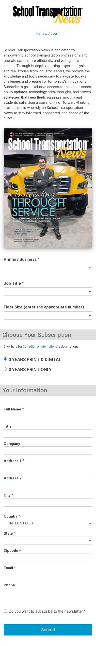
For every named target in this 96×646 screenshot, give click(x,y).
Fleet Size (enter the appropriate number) (44, 307)
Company (12, 444)
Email (10, 568)
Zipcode (12, 550)
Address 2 (13, 478)
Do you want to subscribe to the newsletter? (47, 611)
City (8, 495)
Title (8, 426)
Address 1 (14, 461)
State (10, 533)
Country (12, 516)
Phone (9, 585)
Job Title (14, 283)
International (49, 346)
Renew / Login (48, 33)
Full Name (14, 409)
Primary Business (21, 259)
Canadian (29, 346)
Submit (48, 629)
